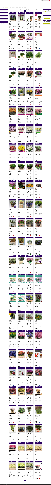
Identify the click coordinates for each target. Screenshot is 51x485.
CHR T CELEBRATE (20, 143)
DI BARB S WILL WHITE (12, 218)
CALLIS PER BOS (37, 68)
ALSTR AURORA (37, 12)
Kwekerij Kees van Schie (31, 64)
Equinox (40, 475)
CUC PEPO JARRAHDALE (38, 180)
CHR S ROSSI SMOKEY (12, 143)
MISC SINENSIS (37, 405)
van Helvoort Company (23, 139)
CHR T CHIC (27, 143)
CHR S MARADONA (20, 124)
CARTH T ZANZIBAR (28, 87)
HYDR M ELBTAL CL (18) (29, 330)
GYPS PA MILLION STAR (29, 311)
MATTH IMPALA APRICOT (38, 386)
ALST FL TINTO (28, 12)
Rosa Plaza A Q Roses (23, 475)
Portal (5, 484)
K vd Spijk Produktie (31, 419)
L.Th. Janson (40, 157)
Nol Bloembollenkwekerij (23, 26)
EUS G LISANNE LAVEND (38, 274)
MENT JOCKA (19, 405)
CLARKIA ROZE (37, 143)
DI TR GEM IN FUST (28, 218)
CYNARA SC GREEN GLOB (12, 199)
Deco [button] (20, 7)
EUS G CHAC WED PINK (21, 274)
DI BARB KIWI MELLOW (38, 199)
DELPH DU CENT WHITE (21, 199)
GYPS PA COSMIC (20, 311)
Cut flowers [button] (6, 7)
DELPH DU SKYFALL (28, 199)
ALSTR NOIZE (19, 31)
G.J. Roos (40, 419)
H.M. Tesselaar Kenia (14, 45)
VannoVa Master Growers (31, 139)
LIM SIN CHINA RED (11, 386)
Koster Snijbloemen (23, 344)
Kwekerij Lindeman (31, 194)
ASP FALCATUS (11, 68)
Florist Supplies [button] (24, 7)
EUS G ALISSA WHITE (12, 274)
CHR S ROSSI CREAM (37, 124)
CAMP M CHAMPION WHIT (21, 87)
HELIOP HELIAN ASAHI (12, 330)
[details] (49, 10)
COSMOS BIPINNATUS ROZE (12, 180)
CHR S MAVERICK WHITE (29, 124)
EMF (30, 232)
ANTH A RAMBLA (37, 31)
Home (3, 7)
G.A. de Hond (31, 269)
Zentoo (14, 157)
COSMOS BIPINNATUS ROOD (38, 162)
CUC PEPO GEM (28, 180)
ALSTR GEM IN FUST (12, 31)
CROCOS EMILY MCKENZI (21, 180)
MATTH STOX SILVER (12, 405)
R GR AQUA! (10, 442)
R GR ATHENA (19, 442)
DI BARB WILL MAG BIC (21, 218)
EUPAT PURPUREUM (29, 255)
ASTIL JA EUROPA (20, 68)
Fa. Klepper (40, 82)
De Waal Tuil (23, 101)
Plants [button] (10, 7)
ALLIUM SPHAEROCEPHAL (21, 12)
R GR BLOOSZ (37, 461)
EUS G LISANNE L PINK (29, 274)
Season (17, 7)
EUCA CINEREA (20, 255)
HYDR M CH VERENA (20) (21, 330)
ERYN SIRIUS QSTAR (12, 255)
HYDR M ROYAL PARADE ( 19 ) (12, 349)
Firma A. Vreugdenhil (23, 45)
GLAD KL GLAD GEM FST (12, 311)
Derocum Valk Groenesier (23, 64)
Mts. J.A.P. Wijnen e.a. (14, 64)
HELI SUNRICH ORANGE (38, 311)
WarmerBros (14, 26)
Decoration (13, 7)
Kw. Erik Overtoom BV (40, 326)
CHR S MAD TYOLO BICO (12, 124)
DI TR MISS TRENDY (37, 218)
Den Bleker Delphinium (23, 213)
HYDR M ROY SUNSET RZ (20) (38, 330)
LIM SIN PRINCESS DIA (29, 386)
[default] (45, 10)
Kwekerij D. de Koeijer (40, 438)
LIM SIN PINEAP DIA (20, 386)
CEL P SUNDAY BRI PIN (38, 87)
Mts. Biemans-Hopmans (31, 363)
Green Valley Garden (40, 213)
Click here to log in (47, 18)
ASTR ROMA (28, 68)
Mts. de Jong (40, 194)
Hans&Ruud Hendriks (40, 120)
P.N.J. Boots (23, 194)
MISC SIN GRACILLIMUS (29, 405)
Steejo (39, 344)
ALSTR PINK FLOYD (28, 31)
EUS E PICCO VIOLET (37, 255)
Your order (45, 15)
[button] (49, 0)
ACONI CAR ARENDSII (12, 12)
